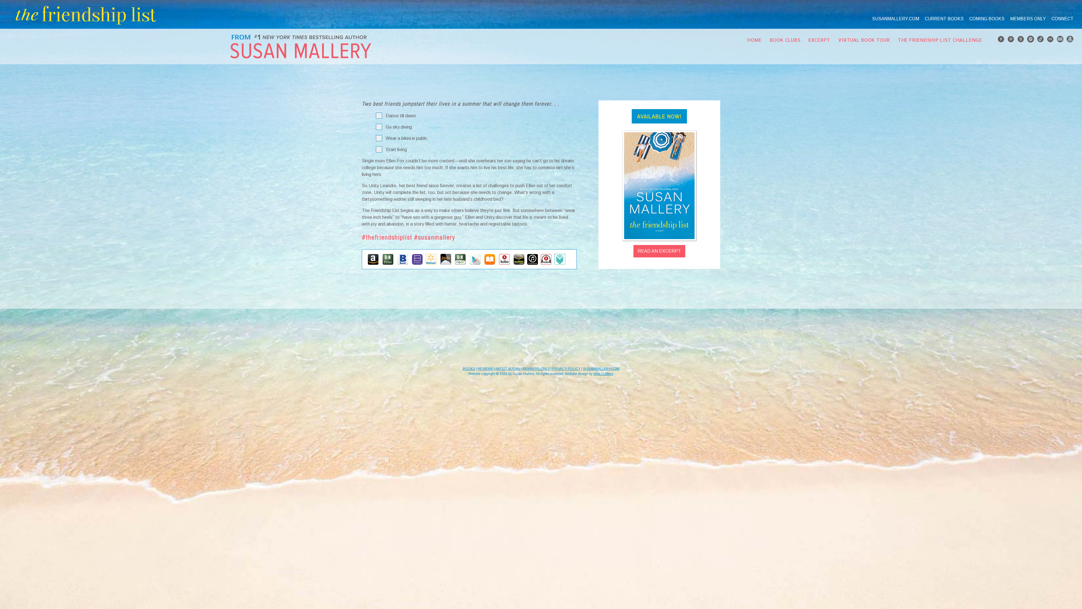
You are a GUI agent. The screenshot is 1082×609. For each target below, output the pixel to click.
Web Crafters (603, 374)
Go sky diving (399, 127)
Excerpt (819, 39)
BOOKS (469, 369)
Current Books (944, 18)
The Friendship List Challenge (940, 39)
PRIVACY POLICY (566, 369)
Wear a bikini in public (406, 138)
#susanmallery (434, 237)
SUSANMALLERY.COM (601, 369)
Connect (1063, 18)
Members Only (1028, 18)
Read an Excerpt (659, 251)
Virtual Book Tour (864, 39)
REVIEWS (485, 369)
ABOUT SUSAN (507, 369)
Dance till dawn (401, 115)
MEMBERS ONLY (536, 369)
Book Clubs (785, 39)
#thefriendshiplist (387, 237)
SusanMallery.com (895, 18)
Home (754, 39)
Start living (396, 149)
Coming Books (987, 18)
